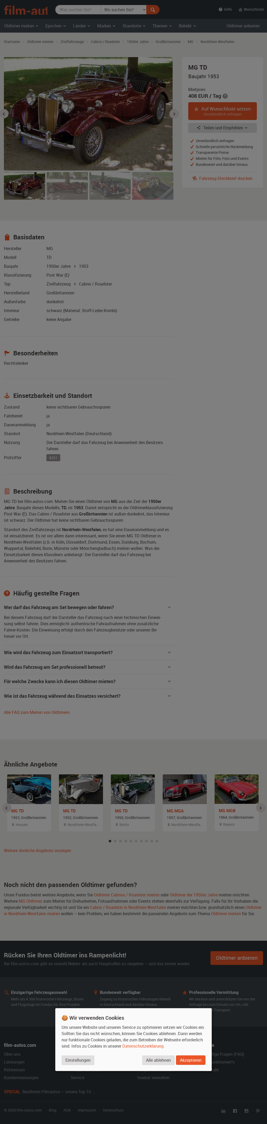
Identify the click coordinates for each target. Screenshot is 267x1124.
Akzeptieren (191, 1060)
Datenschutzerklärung (142, 1046)
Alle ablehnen (158, 1060)
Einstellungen (77, 1060)
